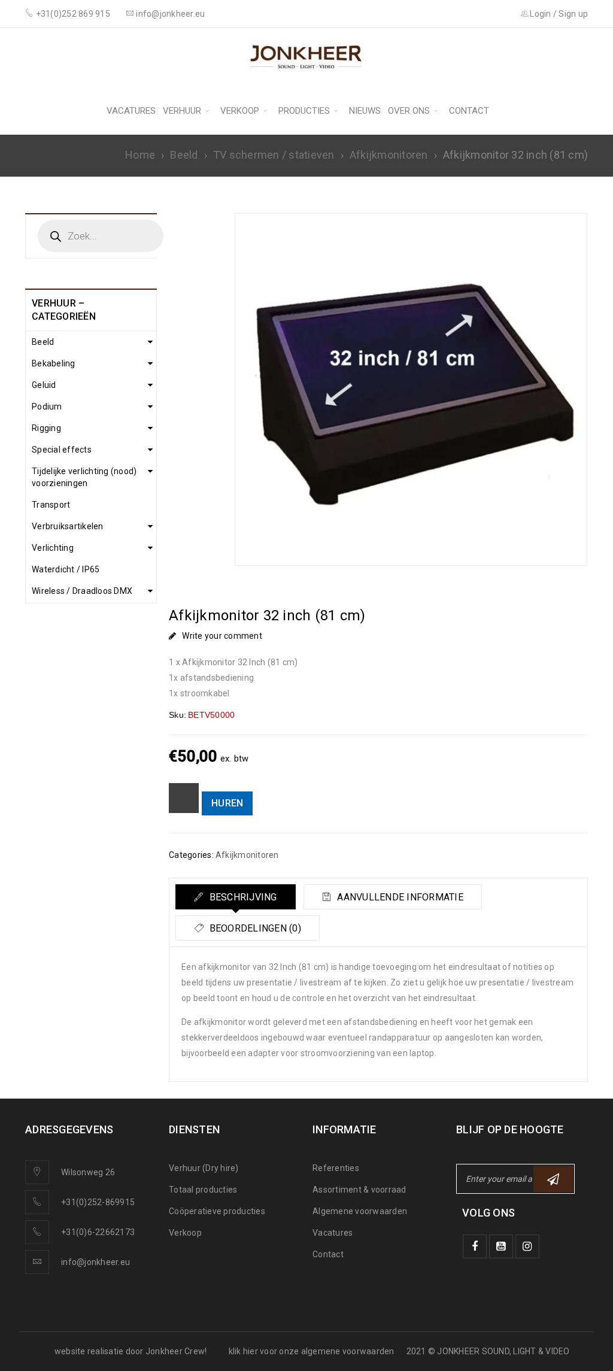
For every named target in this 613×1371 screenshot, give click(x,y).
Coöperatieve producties (217, 1211)
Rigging (46, 428)
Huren (227, 803)
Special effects (62, 449)
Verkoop (185, 1232)
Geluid (44, 385)
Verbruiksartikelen (68, 526)
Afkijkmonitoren (389, 154)
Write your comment (222, 636)
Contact (328, 1254)
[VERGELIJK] (184, 798)
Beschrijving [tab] (242, 897)
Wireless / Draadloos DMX (82, 591)
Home (140, 154)
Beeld (184, 154)
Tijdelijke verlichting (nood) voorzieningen (84, 477)
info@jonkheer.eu (95, 1262)
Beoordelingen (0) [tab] (254, 928)
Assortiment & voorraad (359, 1189)
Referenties (335, 1168)
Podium (47, 406)
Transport (51, 504)
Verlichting (53, 548)
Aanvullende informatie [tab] (399, 897)
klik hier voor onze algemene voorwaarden (311, 1351)
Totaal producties (203, 1189)
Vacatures (332, 1232)
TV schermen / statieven (274, 154)
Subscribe (553, 1179)
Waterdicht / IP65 (65, 569)
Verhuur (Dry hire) (204, 1168)
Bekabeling (53, 363)
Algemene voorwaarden (359, 1211)
